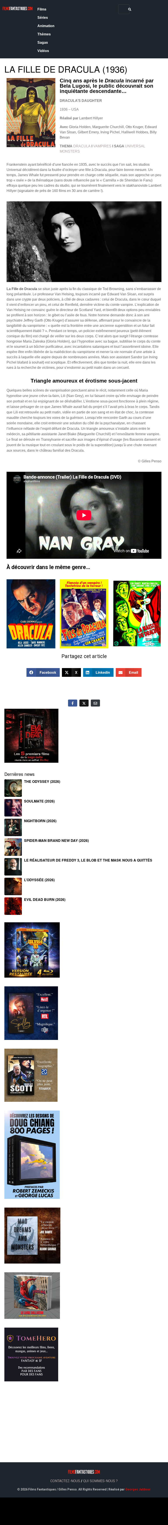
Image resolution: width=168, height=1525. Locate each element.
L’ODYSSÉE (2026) (39, 879)
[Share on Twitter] (84, 703)
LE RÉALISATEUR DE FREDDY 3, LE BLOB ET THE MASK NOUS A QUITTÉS (88, 860)
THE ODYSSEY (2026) (42, 781)
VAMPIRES (102, 146)
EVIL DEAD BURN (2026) (44, 899)
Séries (42, 17)
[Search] (130, 9)
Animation (45, 26)
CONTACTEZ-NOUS (65, 1481)
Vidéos (43, 51)
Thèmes (44, 34)
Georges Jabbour (138, 1489)
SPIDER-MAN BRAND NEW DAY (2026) (56, 840)
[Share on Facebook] (72, 703)
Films (41, 9)
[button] (43, 672)
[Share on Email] (95, 703)
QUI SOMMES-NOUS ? (100, 1481)
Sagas (42, 42)
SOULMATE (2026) (39, 801)
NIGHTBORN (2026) (40, 820)
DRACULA (82, 146)
